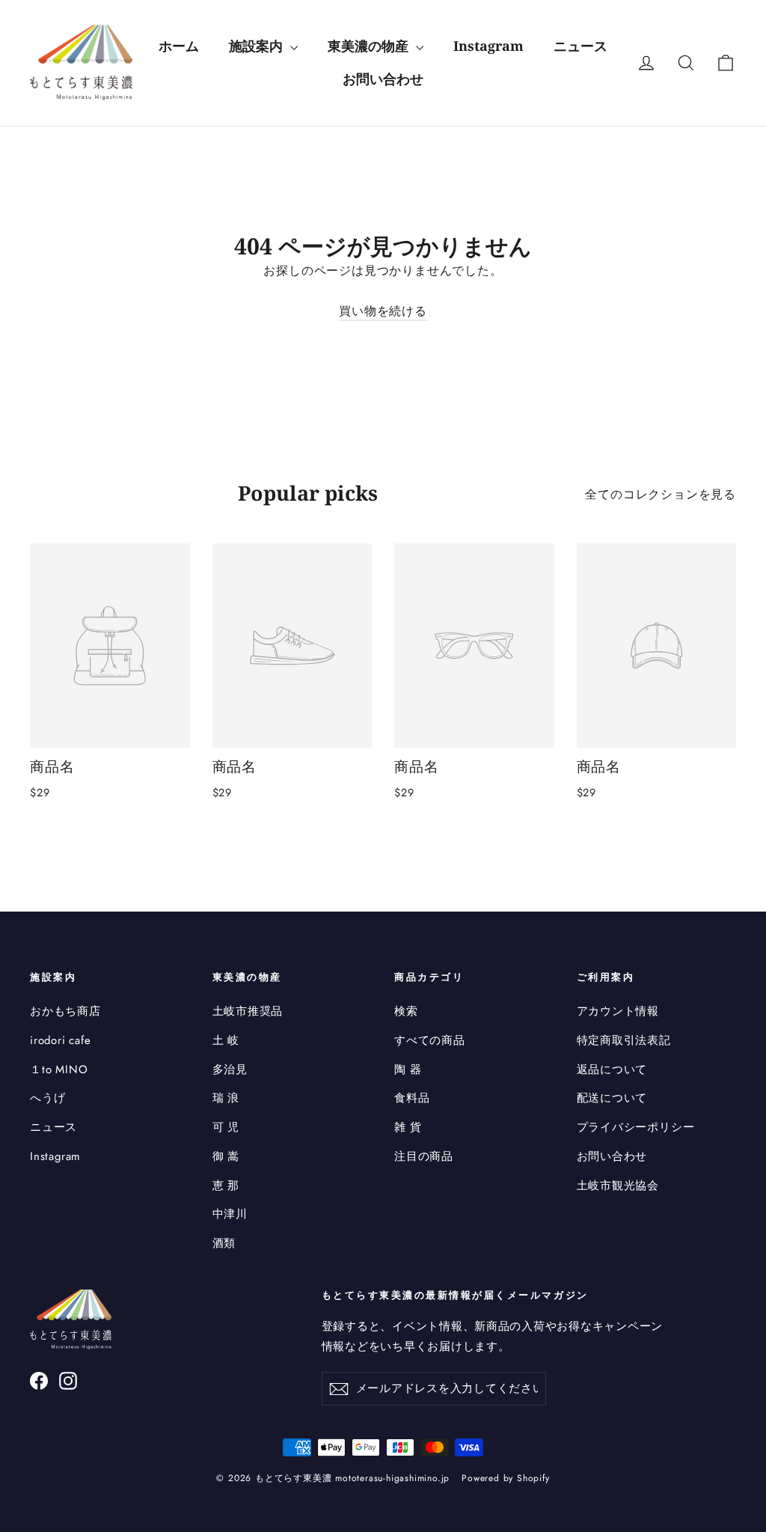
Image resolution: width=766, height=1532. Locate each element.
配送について (612, 1098)
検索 (406, 1011)
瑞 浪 (225, 1098)
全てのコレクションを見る (660, 494)
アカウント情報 (618, 1011)
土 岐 (225, 1040)
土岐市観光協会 (618, 1185)
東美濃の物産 (370, 46)
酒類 (224, 1243)
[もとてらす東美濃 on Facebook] (39, 1380)
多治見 (230, 1069)
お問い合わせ (383, 79)
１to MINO (59, 1069)
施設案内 (258, 46)
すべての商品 (429, 1040)
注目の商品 (423, 1156)
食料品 (411, 1098)
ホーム (179, 46)
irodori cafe (60, 1040)
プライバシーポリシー (636, 1127)
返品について (612, 1069)
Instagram (488, 46)
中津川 (230, 1214)
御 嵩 (225, 1156)
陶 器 (407, 1069)
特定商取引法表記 (624, 1040)
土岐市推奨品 (248, 1011)
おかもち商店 (65, 1011)
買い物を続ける (383, 311)
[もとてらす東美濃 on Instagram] (68, 1380)
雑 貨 (407, 1127)
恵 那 (225, 1185)
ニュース (580, 46)
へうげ (47, 1098)
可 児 (225, 1127)
